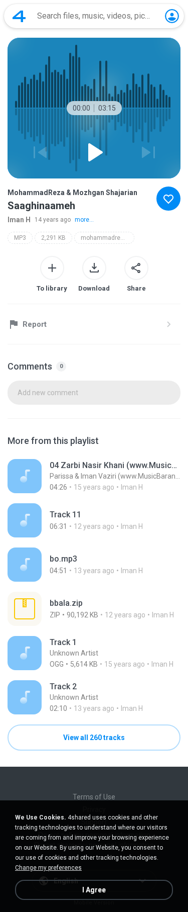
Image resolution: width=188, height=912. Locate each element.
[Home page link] (19, 16)
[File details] (94, 476)
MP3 (20, 237)
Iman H (19, 220)
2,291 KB (53, 237)
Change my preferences (48, 867)
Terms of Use (94, 797)
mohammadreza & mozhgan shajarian (107, 237)
